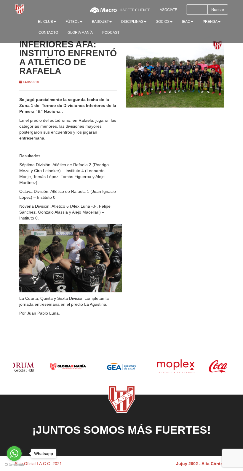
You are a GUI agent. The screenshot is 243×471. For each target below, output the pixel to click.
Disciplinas (132, 22)
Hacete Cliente (135, 10)
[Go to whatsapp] (14, 453)
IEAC (186, 22)
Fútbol (72, 22)
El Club (45, 22)
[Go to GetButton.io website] (14, 465)
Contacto (48, 33)
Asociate (168, 10)
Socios (163, 22)
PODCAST (110, 33)
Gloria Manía (80, 33)
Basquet (100, 22)
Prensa (210, 22)
